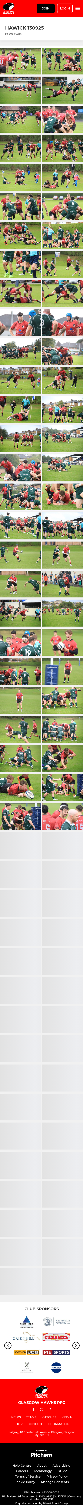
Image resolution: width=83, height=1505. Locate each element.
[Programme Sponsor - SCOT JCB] (26, 1353)
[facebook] (33, 1410)
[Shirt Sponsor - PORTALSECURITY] (56, 1368)
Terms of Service (28, 1476)
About (42, 1465)
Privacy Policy (57, 1476)
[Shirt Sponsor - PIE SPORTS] (56, 1353)
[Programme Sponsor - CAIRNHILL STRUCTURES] (26, 1337)
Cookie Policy (24, 1482)
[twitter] (41, 1410)
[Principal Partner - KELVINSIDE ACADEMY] (56, 1322)
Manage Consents (55, 1482)
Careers (22, 1471)
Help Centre (22, 1465)
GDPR (62, 1471)
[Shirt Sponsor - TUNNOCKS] (56, 1337)
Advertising (61, 1465)
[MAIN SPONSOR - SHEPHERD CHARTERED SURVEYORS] (26, 1322)
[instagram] (49, 1410)
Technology (43, 1471)
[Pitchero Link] (41, 1456)
